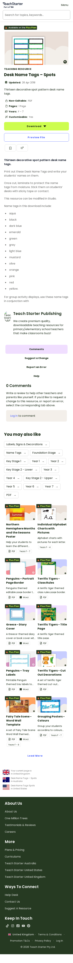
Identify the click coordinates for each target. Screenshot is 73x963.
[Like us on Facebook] (18, 925)
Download (34, 126)
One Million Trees (16, 818)
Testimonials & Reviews (20, 825)
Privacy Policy (43, 940)
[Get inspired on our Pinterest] (28, 925)
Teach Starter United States (23, 870)
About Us (11, 811)
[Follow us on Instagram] (12, 925)
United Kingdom (22, 934)
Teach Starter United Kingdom (25, 877)
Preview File (36, 137)
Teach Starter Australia (20, 863)
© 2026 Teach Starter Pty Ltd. (38, 947)
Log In (59, 940)
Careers (10, 832)
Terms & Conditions (50, 934)
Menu (64, 5)
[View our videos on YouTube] (23, 925)
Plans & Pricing (14, 850)
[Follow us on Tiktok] (7, 925)
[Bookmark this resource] (10, 147)
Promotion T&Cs (20, 940)
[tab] (36, 349)
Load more (35, 755)
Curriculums (13, 857)
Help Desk (11, 895)
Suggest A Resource (18, 908)
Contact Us (12, 902)
